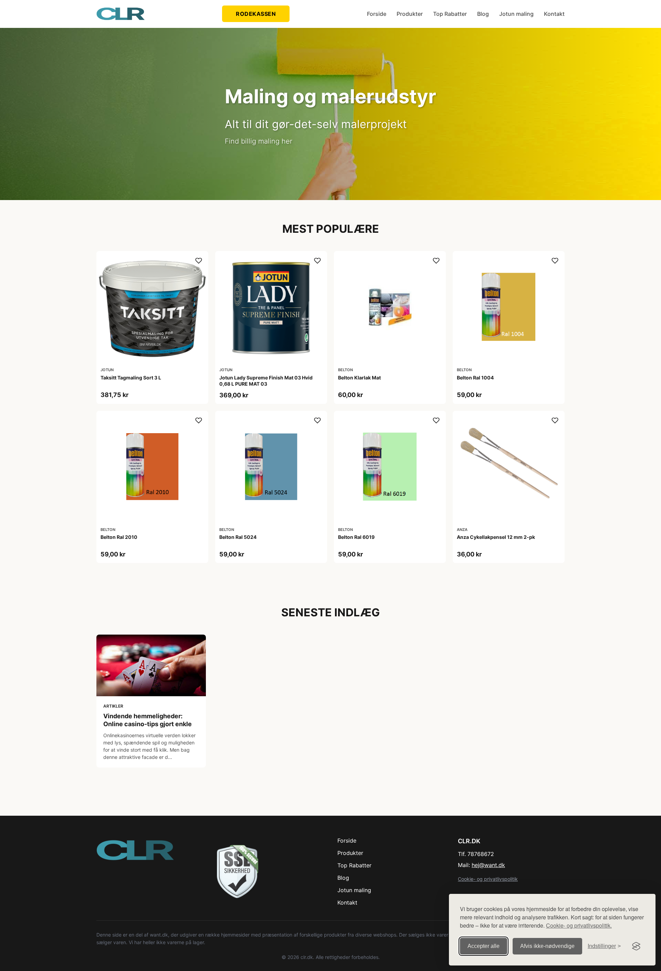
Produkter (410, 13)
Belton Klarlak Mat (359, 377)
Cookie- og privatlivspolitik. (579, 925)
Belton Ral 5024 (237, 537)
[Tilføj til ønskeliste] (198, 260)
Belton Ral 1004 (475, 377)
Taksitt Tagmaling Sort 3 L (131, 377)
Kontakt (554, 13)
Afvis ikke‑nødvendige (547, 946)
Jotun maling (516, 13)
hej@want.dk (488, 865)
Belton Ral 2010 (119, 537)
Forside (376, 13)
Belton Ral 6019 (356, 537)
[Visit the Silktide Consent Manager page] (636, 946)
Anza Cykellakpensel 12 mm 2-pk (496, 537)
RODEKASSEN (256, 13)
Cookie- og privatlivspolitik (488, 879)
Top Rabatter (450, 13)
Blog (483, 13)
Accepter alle (484, 946)
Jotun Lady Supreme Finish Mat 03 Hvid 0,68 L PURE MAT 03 (266, 381)
